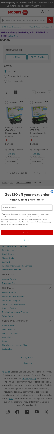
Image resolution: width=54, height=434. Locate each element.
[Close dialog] (52, 191)
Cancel (27, 240)
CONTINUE (27, 232)
